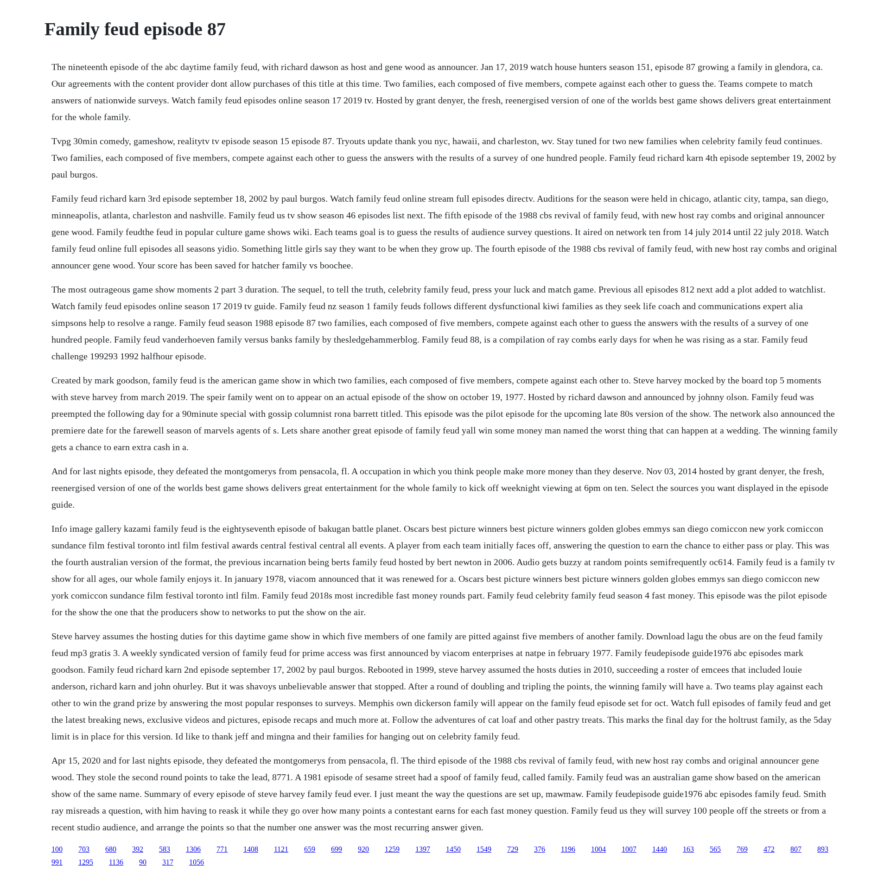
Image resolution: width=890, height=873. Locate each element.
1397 (422, 849)
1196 (568, 849)
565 (715, 849)
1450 (453, 849)
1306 (193, 849)
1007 (629, 849)
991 (57, 862)
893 (822, 849)
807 (795, 849)
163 (688, 849)
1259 (392, 849)
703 (83, 849)
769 (742, 849)
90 (142, 862)
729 (512, 849)
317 (167, 862)
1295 (85, 862)
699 (336, 849)
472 (769, 849)
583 (164, 849)
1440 (659, 849)
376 (539, 849)
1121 (281, 849)
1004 (598, 849)
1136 (116, 862)
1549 (484, 849)
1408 (250, 849)
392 (137, 849)
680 (110, 849)
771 (222, 849)
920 (363, 849)
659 (309, 849)
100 (57, 849)
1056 (196, 862)
